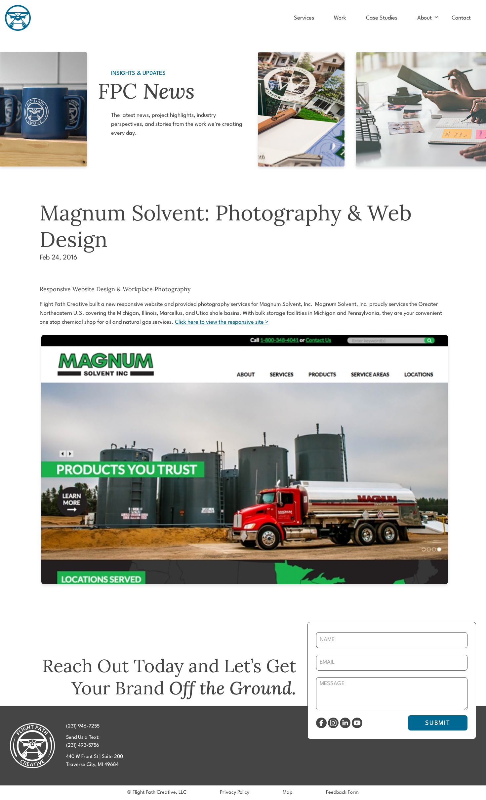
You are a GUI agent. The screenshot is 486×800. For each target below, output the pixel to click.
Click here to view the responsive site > (221, 322)
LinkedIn (345, 723)
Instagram (333, 723)
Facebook (321, 723)
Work (340, 18)
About (424, 18)
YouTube (357, 723)
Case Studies (381, 18)
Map (288, 792)
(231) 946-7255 (83, 726)
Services (304, 18)
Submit (437, 723)
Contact (461, 18)
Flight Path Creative (18, 18)
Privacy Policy (234, 792)
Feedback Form (342, 792)
